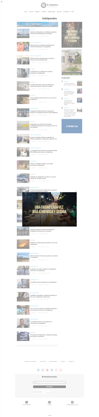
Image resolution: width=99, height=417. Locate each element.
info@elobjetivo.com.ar (72, 404)
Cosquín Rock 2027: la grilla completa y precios (70, 84)
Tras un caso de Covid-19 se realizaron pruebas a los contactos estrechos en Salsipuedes (43, 309)
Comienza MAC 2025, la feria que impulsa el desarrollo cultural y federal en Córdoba (42, 85)
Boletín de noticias (50, 377)
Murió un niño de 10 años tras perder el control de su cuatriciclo (44, 256)
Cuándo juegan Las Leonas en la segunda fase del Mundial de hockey (69, 93)
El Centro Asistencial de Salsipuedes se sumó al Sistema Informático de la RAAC (43, 190)
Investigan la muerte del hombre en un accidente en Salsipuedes (43, 217)
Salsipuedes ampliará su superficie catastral (42, 203)
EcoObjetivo (66, 11)
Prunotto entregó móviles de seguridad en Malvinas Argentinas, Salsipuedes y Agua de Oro (43, 138)
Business (59, 11)
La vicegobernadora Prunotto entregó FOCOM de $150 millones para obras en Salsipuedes (43, 151)
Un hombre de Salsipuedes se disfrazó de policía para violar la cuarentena (43, 335)
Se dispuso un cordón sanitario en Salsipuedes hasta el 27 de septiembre (43, 269)
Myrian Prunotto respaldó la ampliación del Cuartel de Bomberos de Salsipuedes (42, 46)
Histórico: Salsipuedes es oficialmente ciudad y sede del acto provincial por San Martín (43, 32)
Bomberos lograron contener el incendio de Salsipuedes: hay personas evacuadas (42, 230)
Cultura (32, 82)
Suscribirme (49, 386)
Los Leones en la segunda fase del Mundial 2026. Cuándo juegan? (69, 102)
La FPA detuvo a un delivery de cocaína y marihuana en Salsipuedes (41, 72)
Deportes (66, 89)
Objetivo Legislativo (35, 42)
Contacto (62, 361)
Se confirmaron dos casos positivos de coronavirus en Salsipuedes (41, 322)
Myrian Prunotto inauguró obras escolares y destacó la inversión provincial (42, 59)
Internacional (51, 11)
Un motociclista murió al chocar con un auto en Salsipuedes (43, 98)
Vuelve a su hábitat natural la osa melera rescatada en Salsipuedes (41, 164)
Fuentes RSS (43, 361)
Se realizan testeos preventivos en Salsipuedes (43, 282)
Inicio (25, 11)
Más (72, 11)
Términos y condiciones (30, 361)
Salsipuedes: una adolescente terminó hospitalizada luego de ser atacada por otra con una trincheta (43, 125)
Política (31, 11)
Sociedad (43, 11)
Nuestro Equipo (53, 361)
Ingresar (72, 361)
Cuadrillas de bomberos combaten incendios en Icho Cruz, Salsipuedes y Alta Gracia (43, 296)
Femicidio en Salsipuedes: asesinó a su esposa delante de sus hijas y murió (43, 177)
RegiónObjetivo (34, 108)
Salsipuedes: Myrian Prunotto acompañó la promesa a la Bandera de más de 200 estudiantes (44, 111)
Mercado (37, 11)
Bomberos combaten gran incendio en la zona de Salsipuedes (43, 243)
